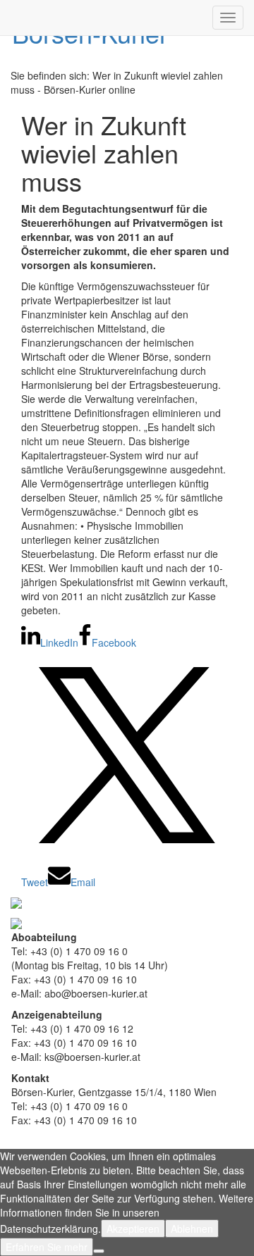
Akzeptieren (133, 1228)
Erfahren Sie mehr (46, 1247)
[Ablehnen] (98, 1251)
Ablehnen (192, 1228)
